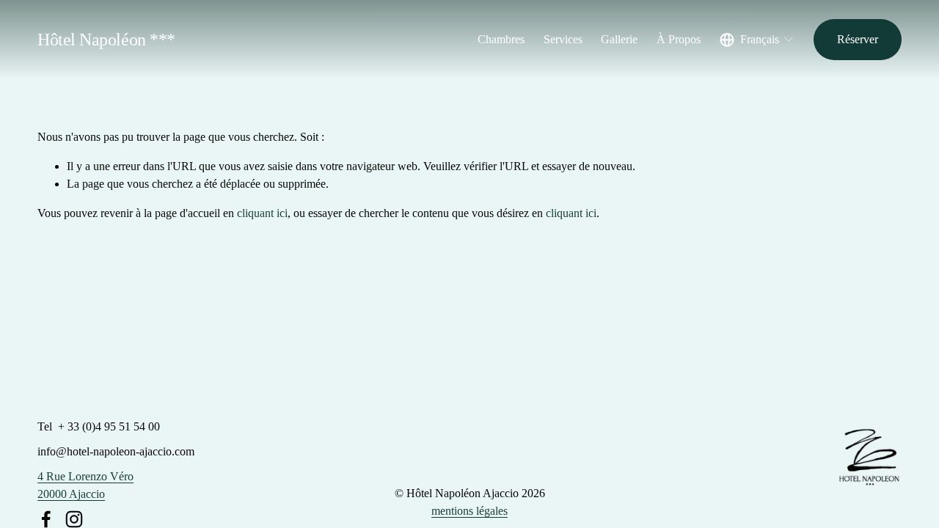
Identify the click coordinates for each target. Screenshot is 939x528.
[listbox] (757, 39)
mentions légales (469, 511)
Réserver (857, 39)
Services (563, 39)
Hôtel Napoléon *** (106, 39)
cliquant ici (262, 213)
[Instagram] (74, 519)
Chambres (501, 39)
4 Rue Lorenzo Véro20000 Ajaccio (85, 485)
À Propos (679, 39)
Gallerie (619, 39)
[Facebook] (46, 519)
